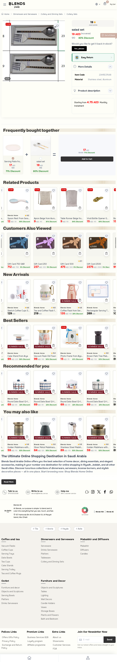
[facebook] (105, 492)
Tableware (46, 557)
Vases (44, 607)
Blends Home (13, 215)
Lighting (44, 595)
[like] (27, 190)
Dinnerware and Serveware (25, 14)
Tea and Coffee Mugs (11, 573)
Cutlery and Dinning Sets (52, 14)
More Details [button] (85, 66)
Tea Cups (5, 561)
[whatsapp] (111, 492)
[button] (4, 4)
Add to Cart (87, 159)
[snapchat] (87, 492)
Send (109, 639)
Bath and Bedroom (49, 619)
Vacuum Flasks (8, 546)
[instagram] (93, 492)
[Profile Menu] (87, 658)
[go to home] (29, 658)
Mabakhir (84, 546)
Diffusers (84, 550)
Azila (80, 529)
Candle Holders (48, 603)
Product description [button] (89, 90)
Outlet (8, 24)
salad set (41, 161)
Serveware (46, 546)
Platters (44, 553)
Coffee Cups (7, 550)
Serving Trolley (8, 569)
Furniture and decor (10, 587)
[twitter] (99, 492)
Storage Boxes (48, 611)
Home (6, 14)
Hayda (65, 529)
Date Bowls (6, 557)
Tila (36, 529)
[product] (19, 199)
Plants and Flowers (50, 615)
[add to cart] (27, 208)
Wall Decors (46, 599)
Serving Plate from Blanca (13, 161)
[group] (34, 51)
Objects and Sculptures (12, 591)
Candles (84, 553)
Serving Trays (7, 553)
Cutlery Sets (72, 14)
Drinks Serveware (49, 550)
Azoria (50, 529)
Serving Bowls (8, 595)
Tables (44, 591)
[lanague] (98, 4)
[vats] (85, 511)
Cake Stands (7, 565)
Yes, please (79, 48)
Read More (9, 482)
